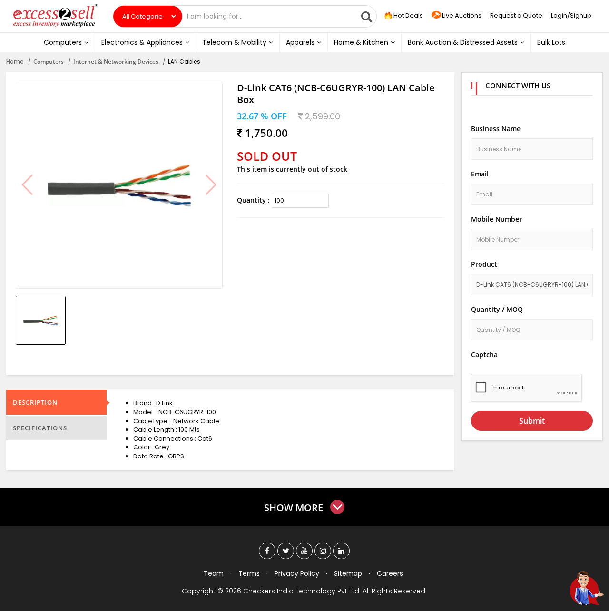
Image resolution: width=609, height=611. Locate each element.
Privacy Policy (297, 573)
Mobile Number (496, 218)
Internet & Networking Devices (115, 62)
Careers (390, 573)
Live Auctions (461, 15)
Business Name (496, 128)
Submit (532, 421)
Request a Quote (516, 15)
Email (480, 173)
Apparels (300, 42)
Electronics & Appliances (142, 42)
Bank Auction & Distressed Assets (463, 42)
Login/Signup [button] (571, 15)
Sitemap (348, 573)
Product (484, 264)
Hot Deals (407, 15)
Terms (249, 573)
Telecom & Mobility (234, 42)
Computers (63, 42)
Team (214, 573)
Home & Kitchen (361, 42)
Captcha (484, 354)
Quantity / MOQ (497, 309)
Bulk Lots (551, 42)
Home (15, 62)
